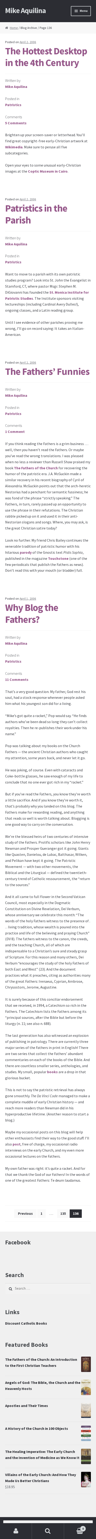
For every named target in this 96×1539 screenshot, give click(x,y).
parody (26, 552)
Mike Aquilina (25, 10)
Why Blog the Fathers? (31, 613)
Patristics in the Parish (36, 214)
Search (48, 1531)
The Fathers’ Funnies (47, 371)
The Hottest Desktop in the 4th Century (46, 57)
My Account (16, 1531)
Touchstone (58, 558)
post (17, 1144)
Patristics (13, 104)
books (52, 1071)
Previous (25, 1213)
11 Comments (16, 679)
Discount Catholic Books (26, 1323)
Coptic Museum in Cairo (48, 171)
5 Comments (16, 123)
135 (63, 1213)
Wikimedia (14, 147)
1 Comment (15, 431)
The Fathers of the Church (36, 468)
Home (14, 28)
